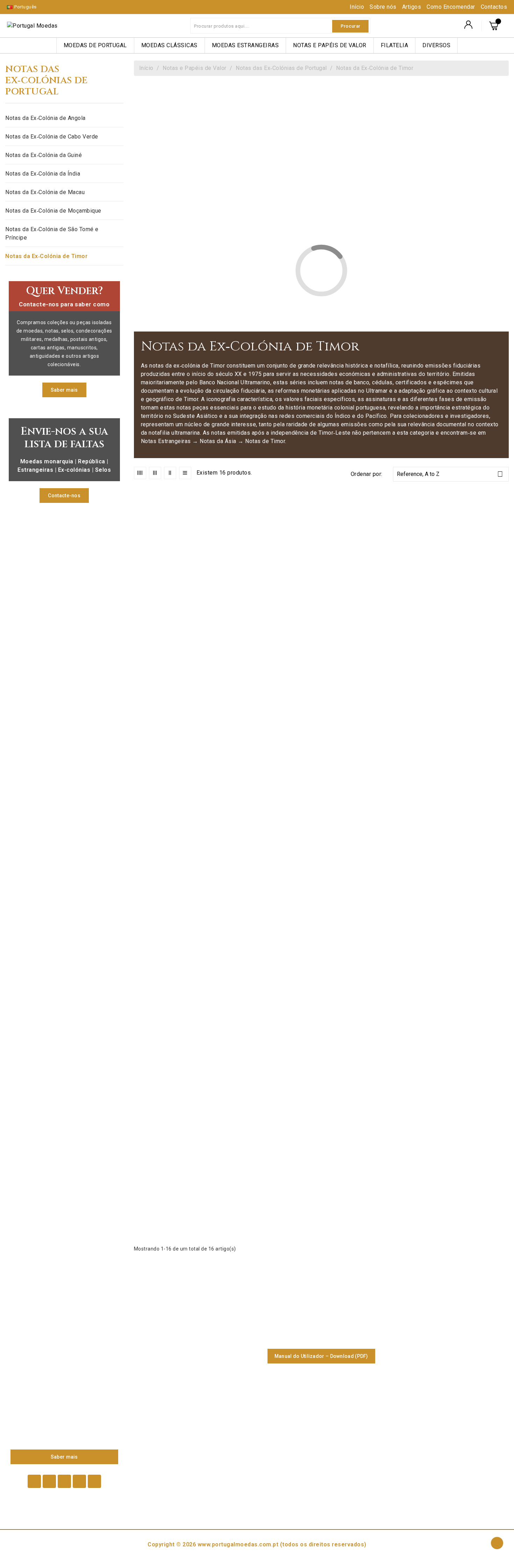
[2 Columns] (170, 473)
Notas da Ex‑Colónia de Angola (45, 118)
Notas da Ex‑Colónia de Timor (46, 256)
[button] (64, 390)
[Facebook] (34, 1481)
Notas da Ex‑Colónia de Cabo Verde (51, 136)
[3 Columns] (155, 473)
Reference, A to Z (450, 474)
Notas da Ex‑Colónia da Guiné (43, 155)
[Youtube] (64, 1481)
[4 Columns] (140, 473)
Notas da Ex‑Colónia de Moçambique (53, 210)
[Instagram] (94, 1481)
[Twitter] (49, 1481)
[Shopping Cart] (495, 26)
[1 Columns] (185, 473)
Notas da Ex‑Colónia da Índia (42, 173)
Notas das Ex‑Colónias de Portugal (46, 81)
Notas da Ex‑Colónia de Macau (45, 192)
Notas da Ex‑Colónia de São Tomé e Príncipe (52, 233)
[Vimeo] (79, 1481)
